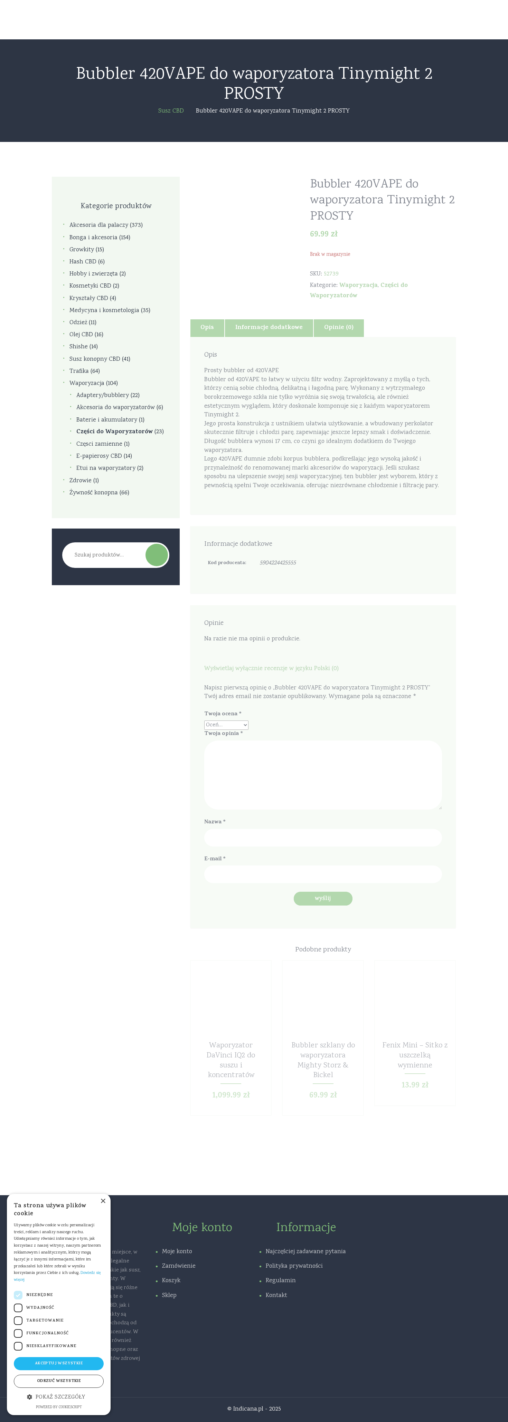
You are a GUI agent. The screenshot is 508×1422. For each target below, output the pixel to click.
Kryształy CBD (88, 298)
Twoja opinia (223, 734)
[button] (59, 1397)
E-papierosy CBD (99, 456)
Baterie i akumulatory (106, 420)
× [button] (102, 1201)
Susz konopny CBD (94, 359)
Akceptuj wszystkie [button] (59, 1363)
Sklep (169, 1295)
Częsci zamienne (99, 444)
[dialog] (59, 1304)
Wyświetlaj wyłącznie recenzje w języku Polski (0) (271, 668)
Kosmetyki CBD (90, 286)
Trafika (79, 371)
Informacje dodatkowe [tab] (269, 328)
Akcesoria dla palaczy (98, 225)
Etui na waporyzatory (105, 468)
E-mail (215, 859)
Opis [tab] (207, 328)
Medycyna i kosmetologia (104, 311)
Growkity (81, 250)
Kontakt (276, 1295)
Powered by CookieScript (59, 1407)
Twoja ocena (223, 714)
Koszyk (171, 1280)
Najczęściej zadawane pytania (306, 1251)
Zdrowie (80, 481)
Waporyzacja (358, 286)
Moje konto (177, 1251)
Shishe (78, 347)
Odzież (78, 323)
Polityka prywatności (294, 1266)
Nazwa (215, 822)
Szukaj (156, 555)
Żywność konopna (93, 493)
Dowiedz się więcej (230, 1005)
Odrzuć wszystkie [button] (59, 1381)
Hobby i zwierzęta (93, 274)
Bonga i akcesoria (93, 238)
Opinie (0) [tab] (339, 328)
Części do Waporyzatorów (114, 432)
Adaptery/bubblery (102, 395)
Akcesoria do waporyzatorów (115, 408)
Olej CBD (81, 335)
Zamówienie (179, 1266)
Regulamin (281, 1280)
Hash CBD (82, 262)
